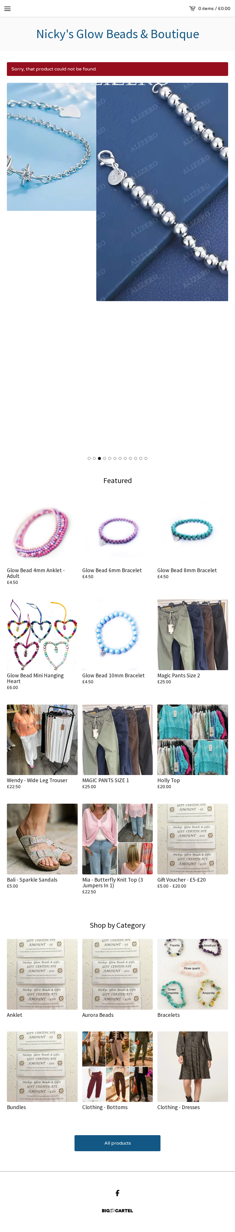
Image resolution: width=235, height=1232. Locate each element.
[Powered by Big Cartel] (117, 1211)
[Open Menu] (7, 8)
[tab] (89, 458)
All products (117, 1143)
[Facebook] (117, 1193)
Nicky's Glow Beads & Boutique (117, 34)
